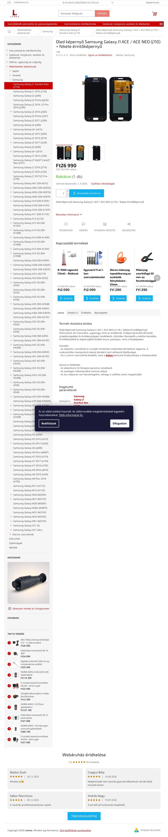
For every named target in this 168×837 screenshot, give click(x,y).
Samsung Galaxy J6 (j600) (27, 146)
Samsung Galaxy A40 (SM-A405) (30, 335)
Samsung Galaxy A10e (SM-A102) (31, 205)
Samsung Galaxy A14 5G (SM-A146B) (29, 243)
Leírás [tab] (61, 312)
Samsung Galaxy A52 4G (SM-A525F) (29, 362)
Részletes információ (67, 214)
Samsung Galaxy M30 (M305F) (29, 503)
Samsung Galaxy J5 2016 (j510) (30, 138)
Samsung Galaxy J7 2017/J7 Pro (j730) (30, 178)
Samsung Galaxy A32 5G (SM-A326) (29, 323)
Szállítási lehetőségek (103, 183)
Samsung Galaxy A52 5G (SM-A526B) (29, 369)
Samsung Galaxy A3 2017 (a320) (30, 430)
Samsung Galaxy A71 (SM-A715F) (31, 405)
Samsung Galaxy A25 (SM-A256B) (31, 304)
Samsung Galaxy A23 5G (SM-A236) (29, 298)
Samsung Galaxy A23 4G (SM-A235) (29, 291)
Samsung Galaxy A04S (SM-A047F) (31, 196)
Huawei (16, 75)
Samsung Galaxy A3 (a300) (27, 421)
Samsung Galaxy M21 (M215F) (29, 499)
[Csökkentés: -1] (67, 195)
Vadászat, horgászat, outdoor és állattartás (26, 56)
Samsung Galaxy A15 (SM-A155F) (31, 248)
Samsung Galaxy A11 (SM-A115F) (31, 214)
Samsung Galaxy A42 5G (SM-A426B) (29, 346)
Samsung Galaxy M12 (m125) (29, 490)
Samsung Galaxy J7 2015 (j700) (30, 155)
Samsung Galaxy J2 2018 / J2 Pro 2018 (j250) (30, 106)
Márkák (13, 547)
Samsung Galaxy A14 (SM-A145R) (31, 237)
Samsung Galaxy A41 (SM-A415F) (31, 340)
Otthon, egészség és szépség (25, 62)
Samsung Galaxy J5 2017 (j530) (30, 142)
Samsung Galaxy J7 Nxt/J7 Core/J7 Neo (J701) (31, 161)
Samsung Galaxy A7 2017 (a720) (30, 461)
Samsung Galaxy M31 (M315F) (29, 512)
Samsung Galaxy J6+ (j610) (27, 151)
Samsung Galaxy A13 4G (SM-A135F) (29, 224)
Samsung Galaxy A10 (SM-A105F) (31, 200)
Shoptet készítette (150, 830)
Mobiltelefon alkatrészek (22, 66)
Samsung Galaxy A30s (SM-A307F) (31, 312)
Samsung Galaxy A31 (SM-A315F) (31, 317)
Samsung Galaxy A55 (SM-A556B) (31, 396)
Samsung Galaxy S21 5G (26, 525)
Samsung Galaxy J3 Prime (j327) (30, 116)
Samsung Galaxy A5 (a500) (27, 434)
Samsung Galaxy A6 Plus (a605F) (31, 452)
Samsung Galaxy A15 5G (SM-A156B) (29, 255)
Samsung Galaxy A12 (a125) (28, 218)
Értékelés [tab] (86, 312)
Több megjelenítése (84, 816)
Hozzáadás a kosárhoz (89, 193)
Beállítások (49, 423)
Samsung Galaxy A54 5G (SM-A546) (29, 391)
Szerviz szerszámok (23, 534)
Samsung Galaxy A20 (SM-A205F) (31, 260)
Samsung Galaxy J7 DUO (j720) (30, 171)
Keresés (102, 13)
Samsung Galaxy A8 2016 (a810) (30, 469)
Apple (15, 71)
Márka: (125, 55)
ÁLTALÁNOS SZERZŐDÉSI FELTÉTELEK (81, 2)
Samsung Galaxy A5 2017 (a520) (30, 443)
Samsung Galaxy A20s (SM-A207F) (31, 269)
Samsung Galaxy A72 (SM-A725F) (31, 409)
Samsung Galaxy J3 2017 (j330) (30, 120)
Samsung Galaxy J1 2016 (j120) (30, 91)
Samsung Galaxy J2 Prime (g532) (31, 100)
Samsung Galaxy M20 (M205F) (29, 494)
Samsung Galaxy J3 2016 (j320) (30, 111)
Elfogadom (120, 423)
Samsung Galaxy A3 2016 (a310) (30, 425)
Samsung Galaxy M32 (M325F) (29, 516)
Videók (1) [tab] (72, 312)
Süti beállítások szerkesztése (75, 830)
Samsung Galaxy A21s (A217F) (29, 273)
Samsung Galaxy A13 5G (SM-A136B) (29, 231)
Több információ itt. (71, 415)
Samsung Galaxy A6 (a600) (27, 447)
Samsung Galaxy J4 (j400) (27, 124)
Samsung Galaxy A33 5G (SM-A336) (29, 330)
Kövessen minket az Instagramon (31, 608)
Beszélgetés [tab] (101, 312)
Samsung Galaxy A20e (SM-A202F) (31, 264)
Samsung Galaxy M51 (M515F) (29, 521)
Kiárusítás (14, 538)
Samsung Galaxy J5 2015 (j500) (30, 133)
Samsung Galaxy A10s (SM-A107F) (31, 209)
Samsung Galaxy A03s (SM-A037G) (32, 192)
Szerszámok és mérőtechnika (25, 50)
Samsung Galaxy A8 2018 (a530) (30, 474)
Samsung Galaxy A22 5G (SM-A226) (29, 284)
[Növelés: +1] (67, 191)
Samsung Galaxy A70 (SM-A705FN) (32, 401)
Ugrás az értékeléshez (100, 55)
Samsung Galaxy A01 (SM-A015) (30, 183)
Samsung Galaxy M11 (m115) (29, 485)
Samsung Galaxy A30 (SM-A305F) (31, 308)
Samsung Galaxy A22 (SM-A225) (30, 278)
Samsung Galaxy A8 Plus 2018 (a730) (29, 480)
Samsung (17, 79)
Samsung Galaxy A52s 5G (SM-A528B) (30, 376)
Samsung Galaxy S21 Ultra (27, 529)
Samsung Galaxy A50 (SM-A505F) (31, 352)
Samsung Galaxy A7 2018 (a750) (30, 465)
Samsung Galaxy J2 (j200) (27, 95)
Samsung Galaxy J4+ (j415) (27, 129)
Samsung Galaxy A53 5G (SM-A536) (29, 384)
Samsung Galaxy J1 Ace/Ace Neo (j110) (31, 85)
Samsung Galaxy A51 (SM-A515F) (31, 356)
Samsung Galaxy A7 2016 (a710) (30, 456)
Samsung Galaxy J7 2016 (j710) (30, 167)
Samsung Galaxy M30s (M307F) (30, 507)
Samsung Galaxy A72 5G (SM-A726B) (29, 415)
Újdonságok (15, 543)
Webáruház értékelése (84, 754)
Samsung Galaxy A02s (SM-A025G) (32, 187)
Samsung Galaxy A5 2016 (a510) (30, 439)
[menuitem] (32, 24)
